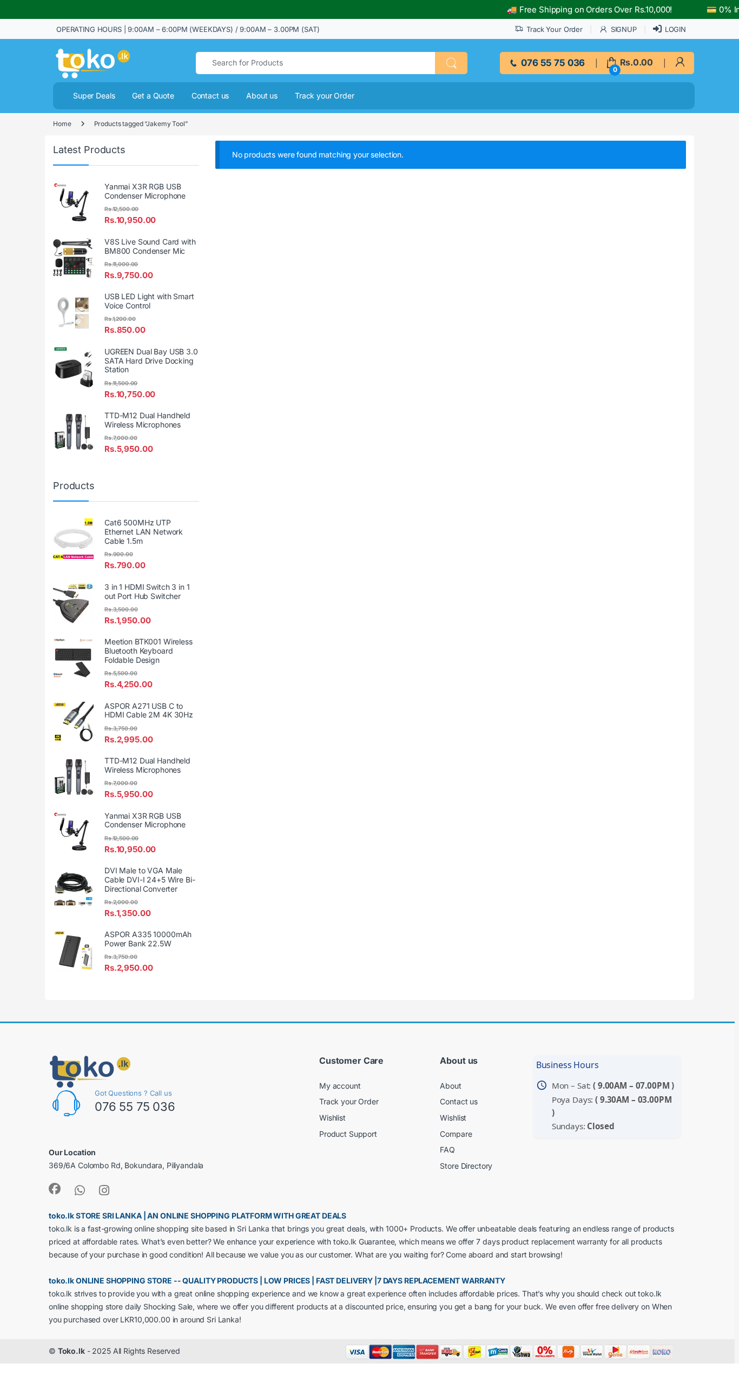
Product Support (348, 1133)
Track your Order (324, 95)
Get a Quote (153, 95)
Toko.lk (71, 1350)
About (450, 1085)
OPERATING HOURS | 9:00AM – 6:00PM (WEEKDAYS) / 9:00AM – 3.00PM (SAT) (187, 29)
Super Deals (94, 95)
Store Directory (466, 1165)
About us (262, 95)
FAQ (447, 1149)
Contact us (210, 95)
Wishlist (332, 1117)
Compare (456, 1133)
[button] (451, 63)
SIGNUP (624, 29)
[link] (680, 62)
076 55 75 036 (552, 62)
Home (62, 124)
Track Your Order (554, 29)
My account (340, 1085)
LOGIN (675, 29)
